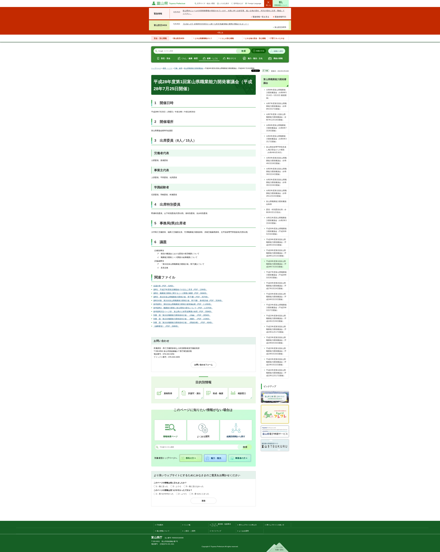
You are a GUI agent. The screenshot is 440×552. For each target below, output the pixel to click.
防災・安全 (165, 58)
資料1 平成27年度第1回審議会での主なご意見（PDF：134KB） (180, 289)
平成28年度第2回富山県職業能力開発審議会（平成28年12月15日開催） (276, 253)
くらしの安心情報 (227, 38)
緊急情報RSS (280, 17)
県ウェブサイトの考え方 (248, 525)
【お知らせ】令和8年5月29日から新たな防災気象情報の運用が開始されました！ (216, 24)
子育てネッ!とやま (277, 38)
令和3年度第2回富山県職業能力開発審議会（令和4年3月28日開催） (276, 160)
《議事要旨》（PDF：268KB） (166, 326)
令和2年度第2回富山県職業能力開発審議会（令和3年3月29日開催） (276, 182)
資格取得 (168, 393)
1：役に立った (162, 486)
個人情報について (163, 531)
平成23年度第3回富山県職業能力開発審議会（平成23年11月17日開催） (276, 329)
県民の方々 (191, 458)
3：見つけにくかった (200, 494)
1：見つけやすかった (165, 494)
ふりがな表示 (224, 3)
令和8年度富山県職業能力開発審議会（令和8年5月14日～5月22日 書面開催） (276, 94)
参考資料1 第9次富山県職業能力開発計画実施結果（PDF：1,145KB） (182, 304)
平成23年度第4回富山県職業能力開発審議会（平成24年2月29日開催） (276, 318)
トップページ (156, 68)
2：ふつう (177, 486)
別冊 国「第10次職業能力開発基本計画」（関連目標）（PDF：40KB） (183, 322)
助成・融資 (218, 393)
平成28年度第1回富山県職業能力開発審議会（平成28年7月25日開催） (276, 264)
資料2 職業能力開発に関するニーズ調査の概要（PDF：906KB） (180, 293)
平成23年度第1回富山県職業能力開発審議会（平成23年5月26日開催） (276, 351)
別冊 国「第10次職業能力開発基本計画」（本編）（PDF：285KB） (182, 315)
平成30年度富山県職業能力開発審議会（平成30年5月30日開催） (276, 231)
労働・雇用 (178, 68)
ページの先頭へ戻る (277, 547)
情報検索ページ (170, 436)
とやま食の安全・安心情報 (255, 38)
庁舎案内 (160, 525)
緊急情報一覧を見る (261, 17)
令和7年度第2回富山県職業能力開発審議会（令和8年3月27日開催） (276, 106)
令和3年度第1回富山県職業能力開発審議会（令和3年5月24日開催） (276, 171)
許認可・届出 (194, 393)
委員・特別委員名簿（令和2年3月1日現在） (276, 211)
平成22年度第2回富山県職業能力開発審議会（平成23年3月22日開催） (276, 362)
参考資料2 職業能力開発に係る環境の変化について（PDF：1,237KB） (183, 308)
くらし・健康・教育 (189, 58)
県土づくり (231, 58)
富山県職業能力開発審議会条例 (276, 202)
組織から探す (278, 51)
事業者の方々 (241, 458)
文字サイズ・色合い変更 (206, 3)
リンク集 (187, 525)
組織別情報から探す (236, 436)
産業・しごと (212, 58)
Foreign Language (254, 3)
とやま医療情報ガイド (203, 38)
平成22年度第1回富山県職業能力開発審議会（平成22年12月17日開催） (276, 373)
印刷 (266, 71)
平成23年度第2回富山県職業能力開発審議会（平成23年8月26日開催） (276, 340)
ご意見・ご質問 (189, 531)
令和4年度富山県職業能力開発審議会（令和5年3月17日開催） (276, 139)
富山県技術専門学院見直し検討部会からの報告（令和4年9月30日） (276, 149)
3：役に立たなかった (195, 486)
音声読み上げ (238, 3)
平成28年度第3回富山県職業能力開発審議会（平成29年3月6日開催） (276, 242)
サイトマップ (216, 531)
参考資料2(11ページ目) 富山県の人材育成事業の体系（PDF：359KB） (183, 311)
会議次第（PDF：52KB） (164, 286)
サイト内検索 (156, 51)
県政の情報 (278, 58)
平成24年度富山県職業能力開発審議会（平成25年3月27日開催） (276, 307)
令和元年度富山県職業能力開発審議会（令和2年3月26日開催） (276, 220)
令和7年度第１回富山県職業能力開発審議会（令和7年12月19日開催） (276, 117)
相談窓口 (242, 393)
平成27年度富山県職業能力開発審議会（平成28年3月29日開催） (276, 275)
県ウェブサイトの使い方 (275, 525)
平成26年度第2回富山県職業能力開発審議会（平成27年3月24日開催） (276, 285)
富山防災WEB (280, 27)
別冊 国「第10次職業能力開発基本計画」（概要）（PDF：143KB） (182, 319)
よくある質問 (203, 436)
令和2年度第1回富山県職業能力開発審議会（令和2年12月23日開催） (276, 193)
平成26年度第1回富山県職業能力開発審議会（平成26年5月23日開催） (276, 296)
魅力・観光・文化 (255, 58)
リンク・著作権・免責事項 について (221, 525)
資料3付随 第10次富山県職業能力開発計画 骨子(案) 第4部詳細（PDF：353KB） (188, 300)
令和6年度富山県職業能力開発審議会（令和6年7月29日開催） (276, 128)
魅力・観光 (216, 458)
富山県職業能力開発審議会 (193, 68)
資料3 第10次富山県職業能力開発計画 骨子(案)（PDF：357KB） (181, 297)
